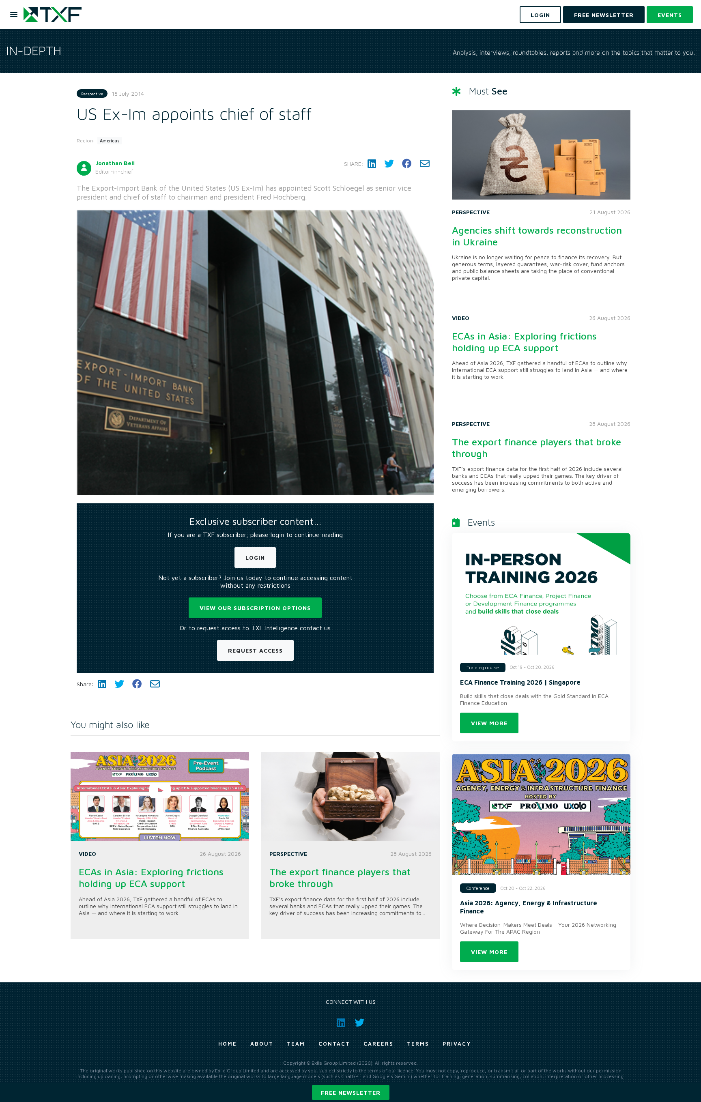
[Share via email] (425, 164)
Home (227, 1043)
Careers (378, 1043)
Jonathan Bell (115, 162)
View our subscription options (255, 607)
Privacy (457, 1043)
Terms (418, 1043)
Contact (334, 1043)
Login (255, 557)
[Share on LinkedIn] (371, 164)
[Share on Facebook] (407, 164)
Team (296, 1043)
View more (489, 723)
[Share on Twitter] (389, 164)
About (261, 1043)
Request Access (255, 650)
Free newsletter (351, 1092)
